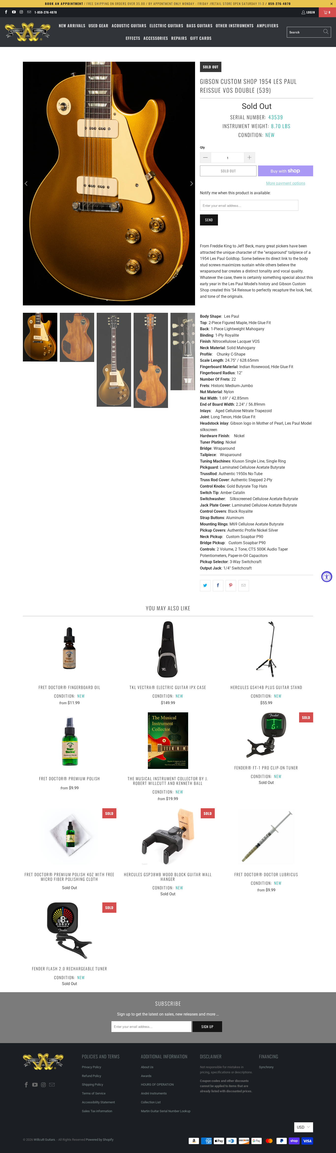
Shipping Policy (92, 1084)
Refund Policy (91, 1076)
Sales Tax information (97, 1111)
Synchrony (266, 1067)
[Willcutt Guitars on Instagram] (21, 12)
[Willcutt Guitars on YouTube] (13, 12)
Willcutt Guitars (44, 1139)
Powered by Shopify (99, 1139)
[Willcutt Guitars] (27, 32)
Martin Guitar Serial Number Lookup (165, 1111)
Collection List (151, 1102)
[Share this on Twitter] (205, 585)
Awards (146, 1076)
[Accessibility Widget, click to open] (326, 576)
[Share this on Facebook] (218, 585)
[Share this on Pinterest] (231, 585)
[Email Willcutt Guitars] (29, 12)
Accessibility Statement (98, 1102)
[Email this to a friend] (243, 585)
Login (310, 12)
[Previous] (27, 183)
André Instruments (154, 1093)
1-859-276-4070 (46, 12)
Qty (202, 147)
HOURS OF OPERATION (157, 1084)
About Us (147, 1067)
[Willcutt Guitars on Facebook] (6, 12)
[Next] (191, 183)
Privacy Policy (91, 1067)
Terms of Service (94, 1093)
